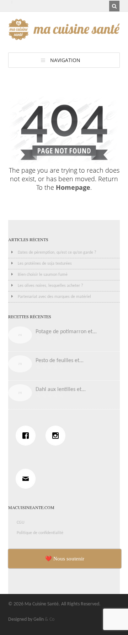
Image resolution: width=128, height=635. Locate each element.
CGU (21, 522)
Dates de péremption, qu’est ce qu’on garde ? (57, 252)
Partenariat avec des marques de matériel (54, 297)
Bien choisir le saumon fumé (43, 275)
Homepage (73, 187)
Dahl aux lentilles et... (61, 389)
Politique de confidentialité (40, 533)
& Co (49, 619)
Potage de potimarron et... (66, 332)
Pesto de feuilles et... (60, 361)
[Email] (27, 479)
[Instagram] (57, 435)
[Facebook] (27, 435)
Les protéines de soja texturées (45, 263)
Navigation (65, 60)
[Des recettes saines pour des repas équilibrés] (64, 36)
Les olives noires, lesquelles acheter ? (50, 286)
